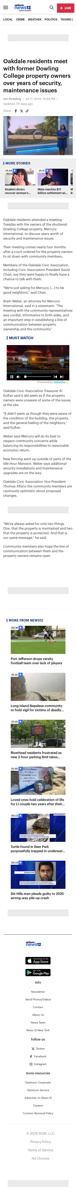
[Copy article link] (27, 111)
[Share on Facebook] (15, 111)
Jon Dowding (12, 99)
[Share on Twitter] (21, 111)
